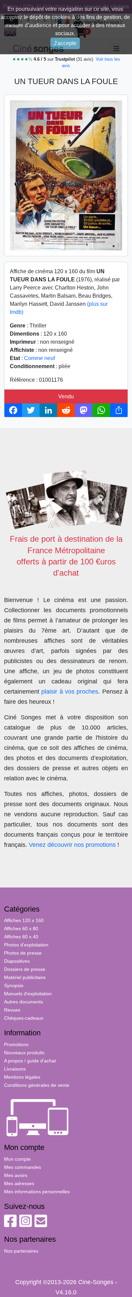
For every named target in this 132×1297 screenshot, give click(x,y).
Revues (12, 1010)
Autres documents (23, 1001)
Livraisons (15, 1069)
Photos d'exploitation (26, 944)
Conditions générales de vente (36, 1085)
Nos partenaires (21, 1251)
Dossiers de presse (24, 969)
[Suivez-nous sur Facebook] (10, 1224)
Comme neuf (39, 358)
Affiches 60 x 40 (21, 936)
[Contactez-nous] (41, 1224)
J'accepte (65, 43)
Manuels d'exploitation (28, 993)
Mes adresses (19, 1183)
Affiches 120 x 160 (24, 920)
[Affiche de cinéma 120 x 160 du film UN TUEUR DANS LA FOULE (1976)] (66, 175)
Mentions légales (22, 1077)
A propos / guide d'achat (30, 1060)
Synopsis (13, 985)
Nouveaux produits (24, 1052)
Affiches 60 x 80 (21, 928)
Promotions (16, 1044)
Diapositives (17, 961)
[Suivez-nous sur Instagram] (25, 1224)
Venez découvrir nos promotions (72, 844)
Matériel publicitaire (25, 977)
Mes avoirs (15, 1175)
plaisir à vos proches (69, 691)
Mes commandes (22, 1167)
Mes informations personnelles (37, 1191)
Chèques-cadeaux (23, 1018)
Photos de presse (23, 953)
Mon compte (17, 1159)
